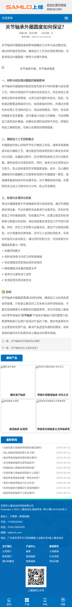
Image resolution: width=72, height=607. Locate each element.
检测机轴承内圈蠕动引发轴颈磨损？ (22, 488)
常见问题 (54, 561)
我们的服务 (8, 561)
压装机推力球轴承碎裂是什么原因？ (22, 472)
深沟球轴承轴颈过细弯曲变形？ (19, 462)
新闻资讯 (54, 546)
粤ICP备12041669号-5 (55, 509)
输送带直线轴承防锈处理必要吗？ (21, 457)
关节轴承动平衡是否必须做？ (26, 341)
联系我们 (7, 556)
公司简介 (7, 551)
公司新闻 (54, 551)
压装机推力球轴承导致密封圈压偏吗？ (23, 447)
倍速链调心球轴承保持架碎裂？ (19, 467)
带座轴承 (30, 561)
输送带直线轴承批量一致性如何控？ (22, 477)
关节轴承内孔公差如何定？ (25, 348)
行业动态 (54, 556)
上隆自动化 (26, 509)
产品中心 (30, 546)
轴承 (28, 551)
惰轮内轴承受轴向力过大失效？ (19, 482)
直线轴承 (30, 556)
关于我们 (7, 546)
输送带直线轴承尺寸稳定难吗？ (19, 493)
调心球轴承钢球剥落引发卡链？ (19, 452)
